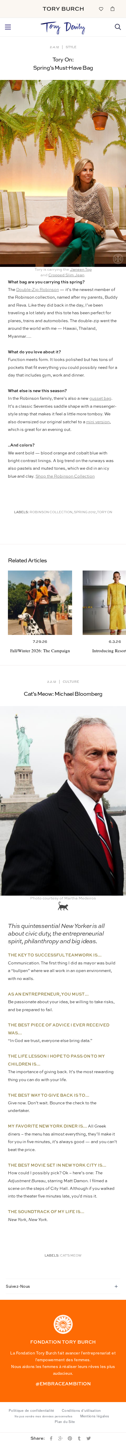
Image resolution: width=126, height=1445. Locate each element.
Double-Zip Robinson (37, 290)
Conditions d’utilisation (81, 1411)
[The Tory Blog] (63, 26)
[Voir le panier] (112, 8)
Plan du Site (65, 1422)
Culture (71, 681)
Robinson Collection (51, 512)
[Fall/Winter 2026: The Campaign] (40, 603)
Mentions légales (94, 1416)
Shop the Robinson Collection (65, 476)
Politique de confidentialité (31, 1411)
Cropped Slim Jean (66, 275)
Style (71, 47)
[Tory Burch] (63, 8)
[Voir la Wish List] (101, 8)
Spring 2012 (85, 512)
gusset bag (100, 399)
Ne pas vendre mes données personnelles (44, 1416)
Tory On (104, 512)
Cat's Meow (70, 1255)
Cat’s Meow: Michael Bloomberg (63, 694)
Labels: (21, 512)
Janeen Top (81, 270)
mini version (98, 422)
